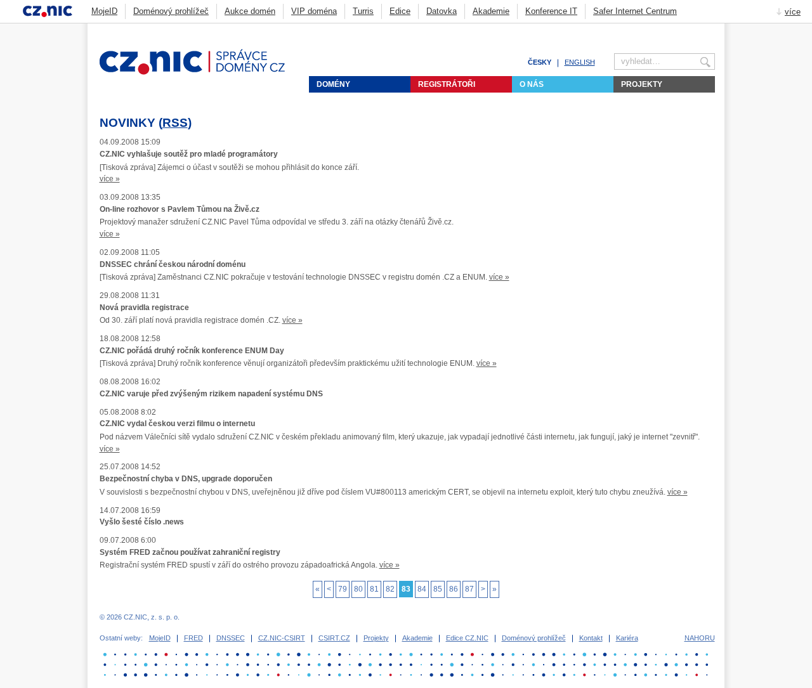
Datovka (441, 11)
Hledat (710, 29)
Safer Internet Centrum (635, 11)
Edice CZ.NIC (467, 638)
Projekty (641, 84)
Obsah (678, 29)
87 (469, 589)
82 (390, 589)
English (580, 62)
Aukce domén (250, 11)
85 (437, 589)
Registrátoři (446, 84)
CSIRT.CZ (334, 638)
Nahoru (699, 638)
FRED (193, 638)
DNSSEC (230, 638)
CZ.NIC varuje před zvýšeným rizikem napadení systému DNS (211, 393)
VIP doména (314, 11)
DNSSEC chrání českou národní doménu (173, 264)
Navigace (694, 29)
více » (110, 178)
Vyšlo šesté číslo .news (142, 521)
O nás (532, 84)
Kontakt (591, 638)
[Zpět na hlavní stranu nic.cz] (200, 72)
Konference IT (551, 11)
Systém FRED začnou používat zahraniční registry (190, 552)
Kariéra (627, 638)
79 (342, 589)
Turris (363, 11)
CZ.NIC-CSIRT (281, 638)
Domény (333, 84)
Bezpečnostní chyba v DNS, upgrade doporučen (186, 478)
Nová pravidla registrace (144, 307)
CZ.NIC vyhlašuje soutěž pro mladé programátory (189, 154)
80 (358, 589)
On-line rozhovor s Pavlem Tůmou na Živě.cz (179, 209)
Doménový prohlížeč (171, 11)
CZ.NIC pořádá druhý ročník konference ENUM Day (192, 350)
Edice (400, 11)
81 (374, 589)
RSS (175, 122)
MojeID (104, 11)
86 (453, 589)
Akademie (491, 11)
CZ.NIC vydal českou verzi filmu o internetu (177, 423)
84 (421, 589)
